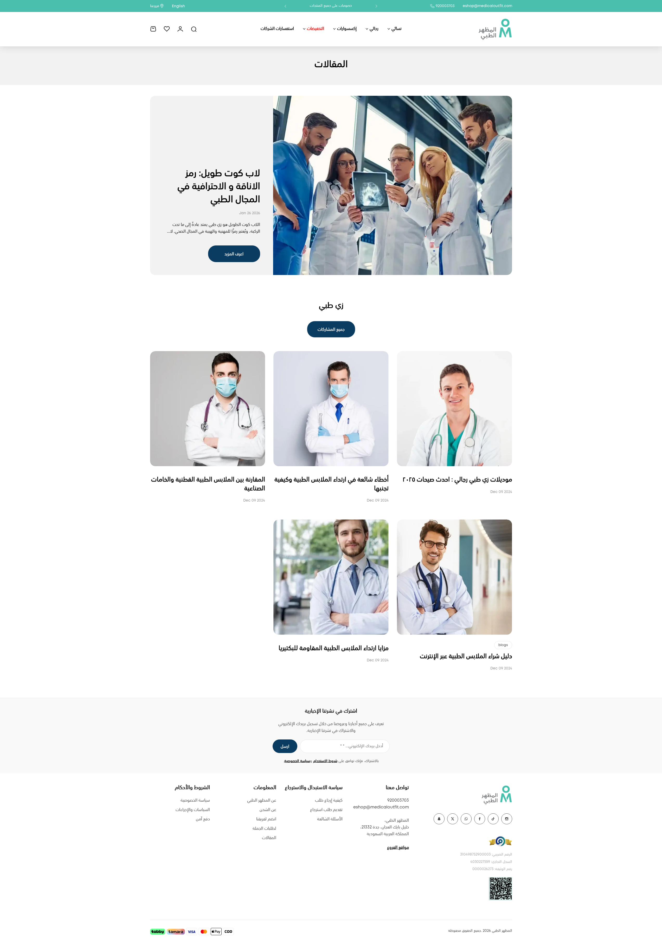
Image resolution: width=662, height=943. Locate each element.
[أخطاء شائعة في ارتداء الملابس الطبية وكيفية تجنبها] (331, 408)
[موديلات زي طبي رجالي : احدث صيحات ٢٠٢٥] (454, 408)
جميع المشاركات (331, 330)
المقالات (269, 838)
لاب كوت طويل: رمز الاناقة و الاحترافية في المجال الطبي (218, 186)
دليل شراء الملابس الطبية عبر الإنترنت (466, 656)
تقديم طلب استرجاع (326, 810)
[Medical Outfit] (495, 29)
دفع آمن (203, 819)
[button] (376, 6)
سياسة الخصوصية (297, 761)
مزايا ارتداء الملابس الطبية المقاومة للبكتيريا (334, 648)
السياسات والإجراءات (193, 810)
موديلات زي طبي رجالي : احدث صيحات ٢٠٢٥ (457, 480)
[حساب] (180, 29)
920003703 (445, 6)
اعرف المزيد (233, 254)
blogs (503, 645)
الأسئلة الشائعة (330, 819)
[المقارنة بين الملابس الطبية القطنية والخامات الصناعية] (207, 408)
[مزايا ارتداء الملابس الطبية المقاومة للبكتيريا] (331, 577)
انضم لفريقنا (266, 819)
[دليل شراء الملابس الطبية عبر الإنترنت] (454, 577)
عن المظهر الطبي (261, 800)
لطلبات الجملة (264, 829)
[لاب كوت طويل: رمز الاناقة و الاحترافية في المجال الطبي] (392, 185)
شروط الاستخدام (325, 761)
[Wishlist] (166, 29)
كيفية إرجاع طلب (329, 800)
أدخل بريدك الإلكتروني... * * (361, 746)
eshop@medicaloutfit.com (487, 6)
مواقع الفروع (398, 848)
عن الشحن (268, 810)
